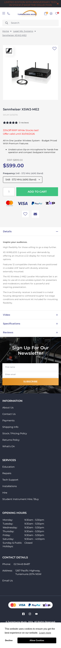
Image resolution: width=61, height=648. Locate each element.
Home (5, 31)
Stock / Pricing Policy (14, 433)
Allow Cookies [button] (37, 640)
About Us (7, 407)
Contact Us (9, 414)
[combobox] (30, 23)
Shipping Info (10, 427)
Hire (4, 492)
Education (8, 466)
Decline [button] (9, 640)
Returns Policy (11, 440)
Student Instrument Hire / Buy (20, 499)
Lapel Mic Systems (23, 31)
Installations (9, 486)
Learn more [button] (45, 633)
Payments (8, 420)
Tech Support (10, 479)
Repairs (6, 473)
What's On (8, 446)
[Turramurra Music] (27, 13)
